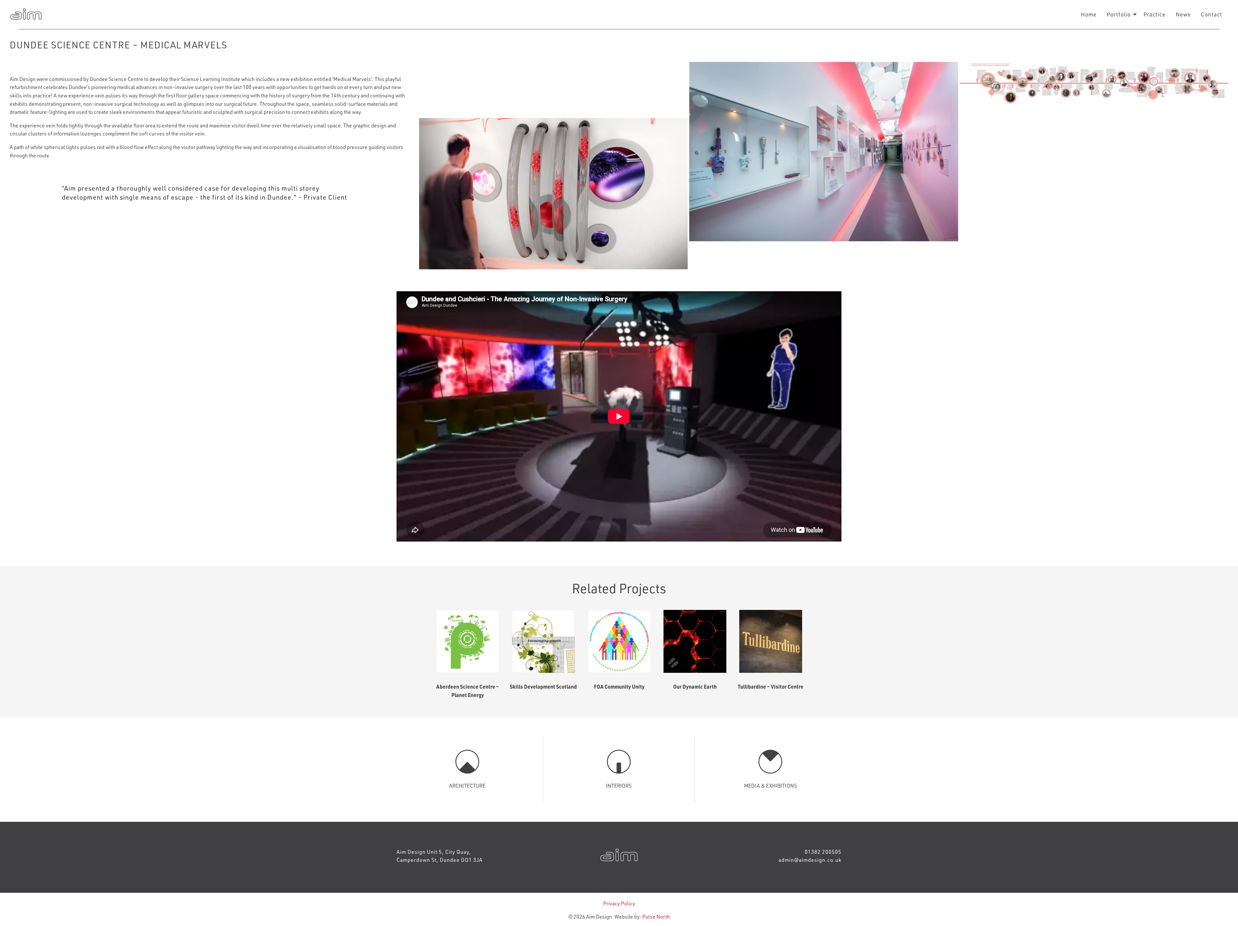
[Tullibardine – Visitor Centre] (771, 641)
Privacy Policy (619, 903)
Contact (1211, 14)
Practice (1154, 14)
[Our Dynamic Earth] (695, 641)
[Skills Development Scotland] (543, 641)
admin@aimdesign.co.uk (810, 859)
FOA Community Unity (619, 686)
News (1183, 14)
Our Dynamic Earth (695, 686)
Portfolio (1119, 14)
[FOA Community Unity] (619, 641)
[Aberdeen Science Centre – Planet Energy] (468, 641)
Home (1088, 14)
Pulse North (656, 916)
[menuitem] (1089, 14)
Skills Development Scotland (543, 686)
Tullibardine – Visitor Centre (770, 686)
